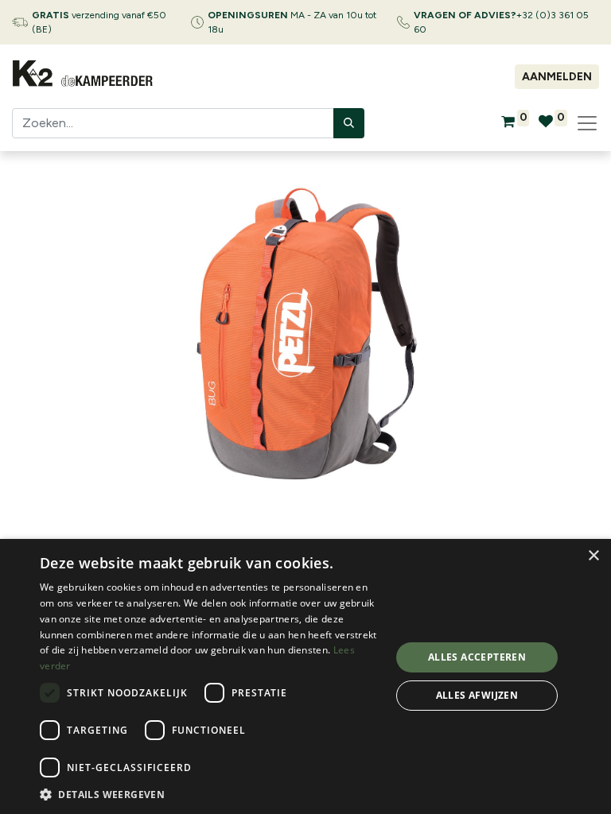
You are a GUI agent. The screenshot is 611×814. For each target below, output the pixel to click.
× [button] (593, 556)
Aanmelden (557, 76)
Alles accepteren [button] (477, 657)
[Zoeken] (348, 123)
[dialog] (305, 676)
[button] (210, 794)
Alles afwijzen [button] (477, 695)
